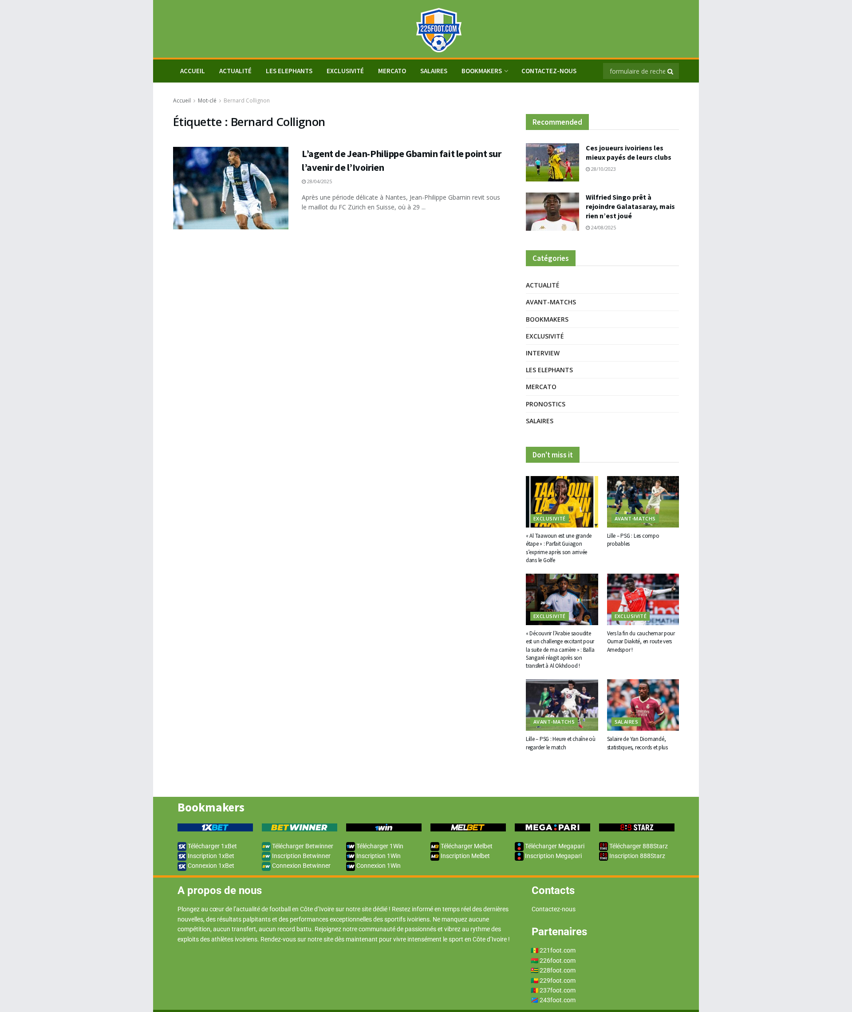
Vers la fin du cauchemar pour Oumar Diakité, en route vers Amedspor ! (641, 641)
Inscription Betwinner (301, 855)
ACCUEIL (192, 71)
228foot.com (558, 970)
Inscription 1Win (378, 855)
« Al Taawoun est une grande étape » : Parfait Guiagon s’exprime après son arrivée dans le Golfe (559, 548)
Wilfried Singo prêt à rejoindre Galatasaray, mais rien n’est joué (630, 206)
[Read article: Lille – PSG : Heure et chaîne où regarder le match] (562, 705)
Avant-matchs (551, 302)
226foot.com (558, 960)
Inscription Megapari (553, 855)
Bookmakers (482, 71)
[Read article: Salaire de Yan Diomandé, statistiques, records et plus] (643, 705)
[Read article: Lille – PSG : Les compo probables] (643, 502)
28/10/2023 (603, 168)
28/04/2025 (319, 181)
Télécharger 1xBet (211, 846)
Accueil (182, 100)
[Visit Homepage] (426, 29)
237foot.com (558, 990)
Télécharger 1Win (379, 846)
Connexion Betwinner (301, 865)
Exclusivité (345, 71)
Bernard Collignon (247, 100)
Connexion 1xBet (210, 865)
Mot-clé (207, 100)
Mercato (392, 71)
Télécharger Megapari (554, 846)
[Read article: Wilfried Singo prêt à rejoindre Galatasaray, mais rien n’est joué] (552, 212)
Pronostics (545, 404)
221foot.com (558, 950)
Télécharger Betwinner (302, 846)
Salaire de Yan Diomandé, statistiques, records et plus (637, 743)
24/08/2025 (603, 227)
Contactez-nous (548, 71)
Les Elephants (289, 71)
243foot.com (558, 1000)
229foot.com (558, 980)
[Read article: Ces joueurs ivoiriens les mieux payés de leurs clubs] (552, 162)
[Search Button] (671, 71)
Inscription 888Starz (636, 855)
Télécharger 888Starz (638, 846)
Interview (543, 353)
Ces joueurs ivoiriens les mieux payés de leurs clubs (628, 152)
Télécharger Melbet (466, 846)
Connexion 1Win (378, 865)
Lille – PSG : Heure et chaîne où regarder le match (561, 743)
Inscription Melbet (464, 855)
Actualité (235, 71)
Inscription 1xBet (210, 855)
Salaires (433, 71)
